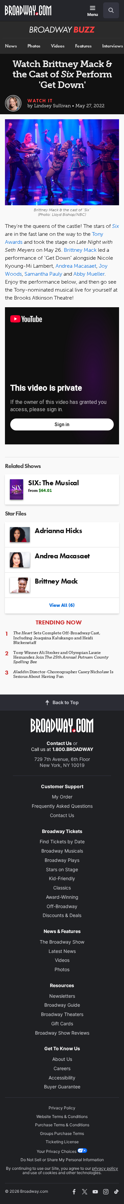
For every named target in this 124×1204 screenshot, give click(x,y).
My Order (62, 796)
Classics (62, 887)
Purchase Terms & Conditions (62, 1124)
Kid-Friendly (62, 878)
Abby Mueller (88, 274)
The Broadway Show (62, 942)
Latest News (62, 951)
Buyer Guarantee (62, 1086)
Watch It (40, 101)
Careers (62, 1068)
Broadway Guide (62, 1005)
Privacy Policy (62, 1107)
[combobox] (108, 10)
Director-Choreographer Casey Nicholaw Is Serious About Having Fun (63, 674)
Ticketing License (62, 1141)
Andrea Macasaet (76, 266)
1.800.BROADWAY (72, 749)
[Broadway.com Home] (28, 10)
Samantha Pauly (43, 274)
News (11, 46)
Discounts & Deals (62, 915)
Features (83, 46)
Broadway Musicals (62, 851)
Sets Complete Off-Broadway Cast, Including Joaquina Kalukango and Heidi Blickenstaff (56, 638)
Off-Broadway (62, 906)
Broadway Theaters (62, 1014)
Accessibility (62, 1077)
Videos (57, 46)
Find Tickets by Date (62, 841)
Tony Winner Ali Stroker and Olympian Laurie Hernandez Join (60, 657)
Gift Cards (62, 1023)
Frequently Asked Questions (62, 806)
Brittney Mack (80, 250)
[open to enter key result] (111, 10)
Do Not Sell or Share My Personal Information (62, 1159)
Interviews (112, 46)
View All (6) (62, 605)
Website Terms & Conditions (62, 1116)
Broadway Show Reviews (62, 1033)
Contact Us (59, 743)
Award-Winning (62, 897)
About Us (62, 1059)
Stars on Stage (62, 869)
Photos (33, 46)
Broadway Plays (62, 860)
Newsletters (62, 996)
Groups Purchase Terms (62, 1133)
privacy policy (105, 1168)
